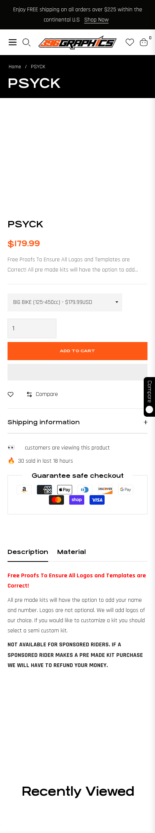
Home (15, 66)
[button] (77, 372)
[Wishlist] (127, 42)
